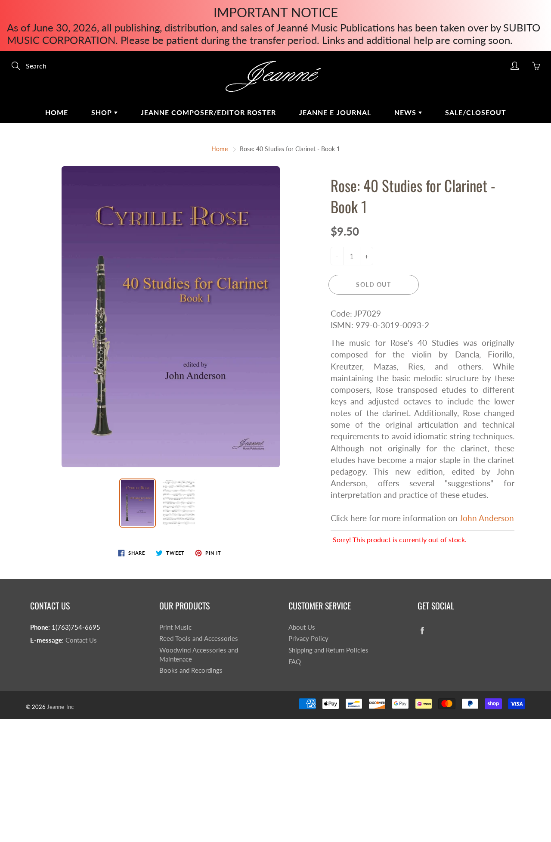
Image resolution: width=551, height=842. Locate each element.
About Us (301, 627)
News (406, 112)
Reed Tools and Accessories (198, 638)
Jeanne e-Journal (335, 112)
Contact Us (81, 640)
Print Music (175, 627)
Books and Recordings (191, 670)
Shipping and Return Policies (328, 650)
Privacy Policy (308, 638)
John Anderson (486, 518)
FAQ (294, 661)
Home (56, 112)
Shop (102, 112)
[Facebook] (422, 630)
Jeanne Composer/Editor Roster (208, 112)
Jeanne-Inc (60, 706)
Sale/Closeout (475, 112)
